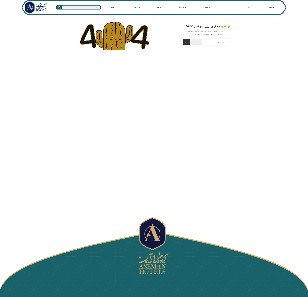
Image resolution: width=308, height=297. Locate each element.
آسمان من (137, 7)
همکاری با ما (182, 7)
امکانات (229, 7)
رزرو (249, 7)
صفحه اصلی (270, 7)
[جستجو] (59, 7)
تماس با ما (159, 7)
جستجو (187, 42)
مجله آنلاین (206, 7)
